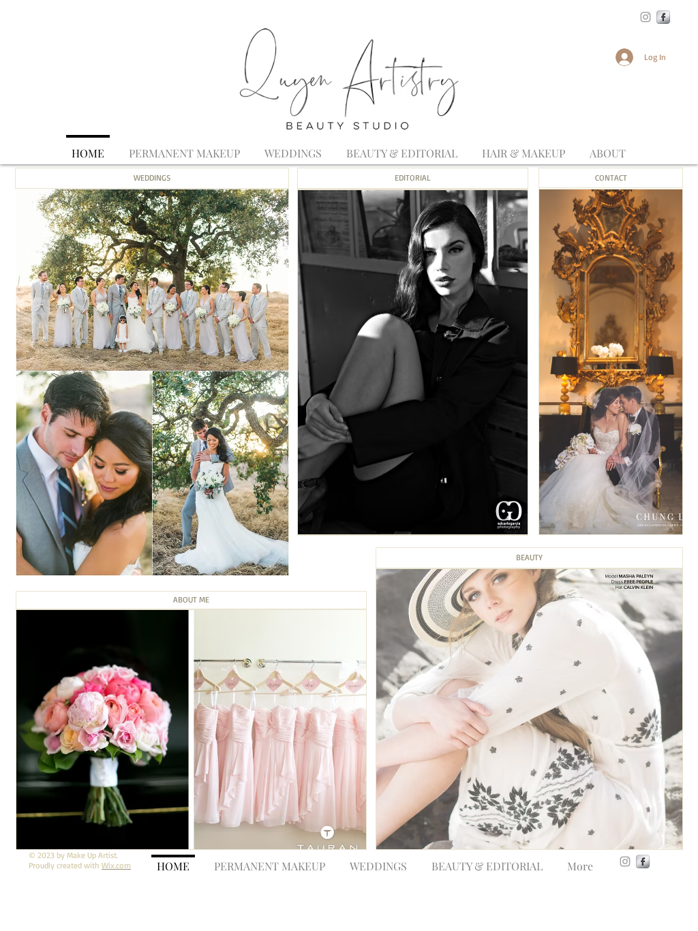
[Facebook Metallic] (663, 17)
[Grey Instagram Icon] (645, 17)
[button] (523, 147)
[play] (649, 837)
